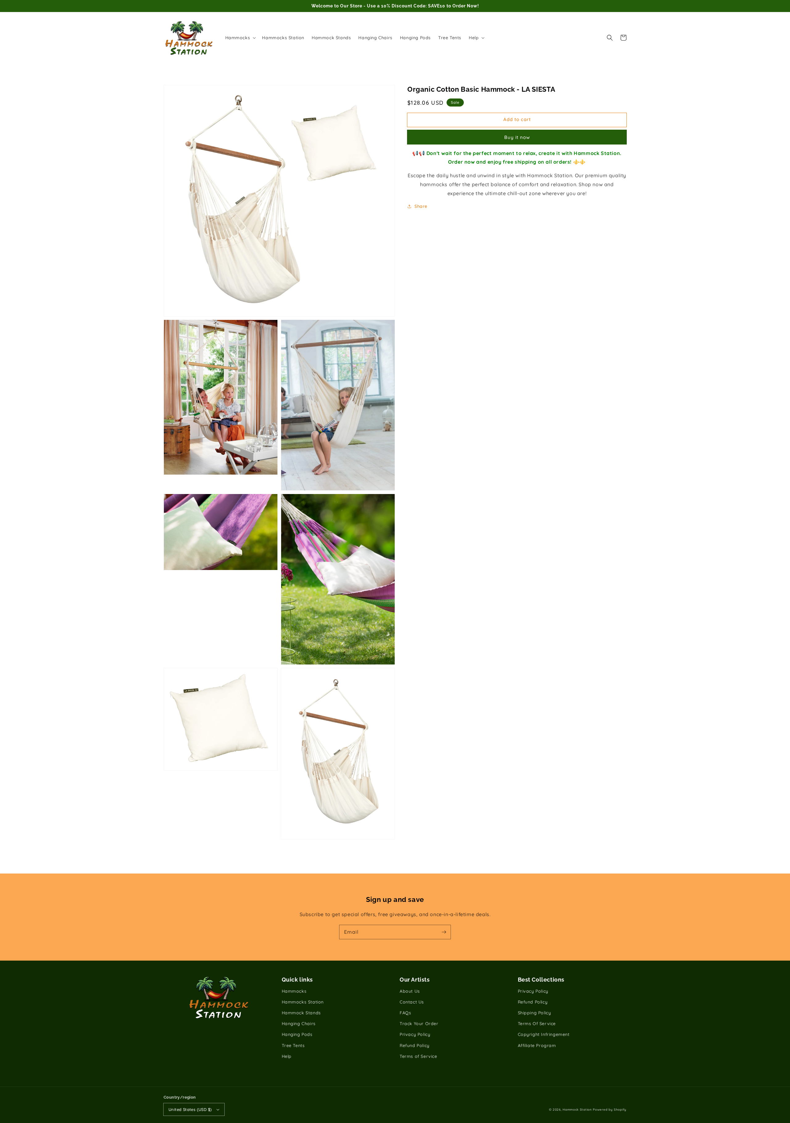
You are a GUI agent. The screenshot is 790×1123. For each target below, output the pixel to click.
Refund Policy (415, 1045)
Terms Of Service (537, 1023)
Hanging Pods (297, 1034)
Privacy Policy (415, 1034)
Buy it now (517, 137)
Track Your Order (419, 1023)
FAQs (405, 1013)
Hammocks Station (303, 1002)
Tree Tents (293, 1045)
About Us (410, 991)
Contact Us (412, 1002)
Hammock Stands (301, 1013)
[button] (610, 37)
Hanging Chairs (299, 1023)
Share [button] (420, 206)
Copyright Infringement (544, 1034)
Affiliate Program (537, 1045)
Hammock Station (577, 1110)
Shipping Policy (534, 1013)
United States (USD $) (190, 1109)
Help (287, 1056)
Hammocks (294, 991)
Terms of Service (418, 1056)
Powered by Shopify (609, 1110)
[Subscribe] (444, 932)
